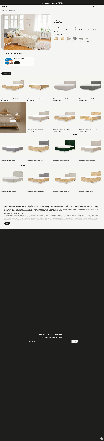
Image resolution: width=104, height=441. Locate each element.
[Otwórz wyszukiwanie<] (93, 6)
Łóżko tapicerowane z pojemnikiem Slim (65, 86)
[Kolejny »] (54, 197)
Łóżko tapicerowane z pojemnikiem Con (91, 86)
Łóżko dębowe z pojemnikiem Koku (91, 179)
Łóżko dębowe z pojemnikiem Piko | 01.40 (39, 148)
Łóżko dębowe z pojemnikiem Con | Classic (65, 117)
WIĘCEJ (13, 121)
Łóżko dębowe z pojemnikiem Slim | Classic (13, 86)
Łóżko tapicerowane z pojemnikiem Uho (13, 179)
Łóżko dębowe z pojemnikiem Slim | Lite (65, 179)
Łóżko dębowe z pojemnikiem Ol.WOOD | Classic (91, 117)
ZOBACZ (60, 3)
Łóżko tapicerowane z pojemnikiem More (39, 117)
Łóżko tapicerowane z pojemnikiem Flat (13, 148)
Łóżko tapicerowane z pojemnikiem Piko (91, 148)
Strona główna (4, 10)
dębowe (15, 209)
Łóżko (90, 216)
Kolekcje (10, 10)
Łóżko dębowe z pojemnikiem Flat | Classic (39, 86)
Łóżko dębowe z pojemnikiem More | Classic (39, 179)
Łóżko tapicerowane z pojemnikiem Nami (65, 148)
